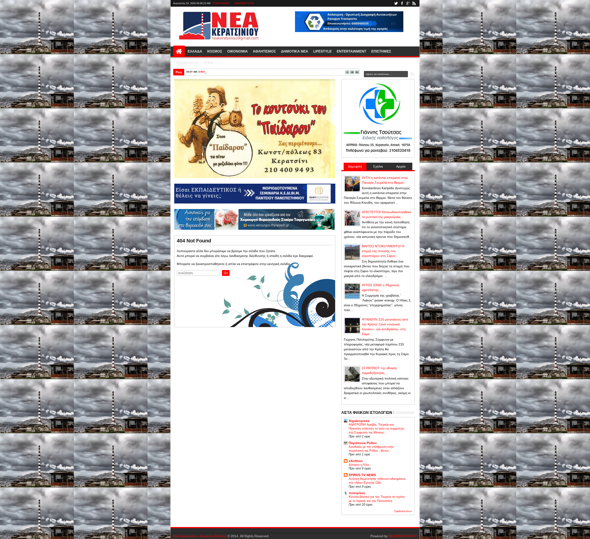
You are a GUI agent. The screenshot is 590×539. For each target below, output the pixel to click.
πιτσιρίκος (357, 493)
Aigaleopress (359, 421)
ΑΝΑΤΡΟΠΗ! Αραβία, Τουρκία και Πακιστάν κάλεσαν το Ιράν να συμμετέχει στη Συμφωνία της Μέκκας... (376, 428)
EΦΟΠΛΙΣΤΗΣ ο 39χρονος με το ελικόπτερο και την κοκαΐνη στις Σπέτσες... (240, 72)
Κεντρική (179, 51)
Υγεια (208, 63)
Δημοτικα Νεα (294, 51)
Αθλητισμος (264, 51)
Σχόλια (378, 166)
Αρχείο (401, 166)
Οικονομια (237, 51)
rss (414, 3)
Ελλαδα (195, 51)
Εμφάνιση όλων (403, 511)
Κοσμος (214, 51)
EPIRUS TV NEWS (362, 475)
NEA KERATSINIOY (403, 536)
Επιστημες (381, 51)
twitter (396, 3)
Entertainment (351, 51)
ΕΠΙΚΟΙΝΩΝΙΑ (221, 3)
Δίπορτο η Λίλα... (360, 464)
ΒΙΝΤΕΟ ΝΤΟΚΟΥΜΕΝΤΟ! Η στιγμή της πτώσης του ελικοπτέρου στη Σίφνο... (383, 251)
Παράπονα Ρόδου (363, 443)
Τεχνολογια (187, 63)
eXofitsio (356, 461)
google (408, 3)
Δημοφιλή (355, 166)
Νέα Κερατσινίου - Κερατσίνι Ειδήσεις (200, 536)
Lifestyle (322, 51)
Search (412, 74)
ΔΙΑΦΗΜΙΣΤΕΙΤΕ (244, 3)
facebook (402, 3)
